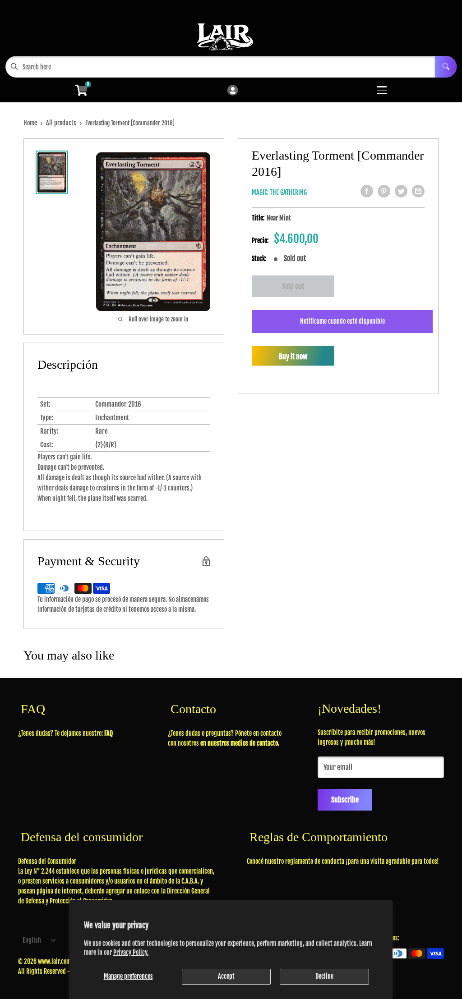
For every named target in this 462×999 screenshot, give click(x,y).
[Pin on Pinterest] (384, 191)
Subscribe (345, 799)
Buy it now (293, 356)
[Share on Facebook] (366, 191)
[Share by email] (418, 191)
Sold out (293, 286)
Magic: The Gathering (279, 192)
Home (30, 123)
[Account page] (232, 91)
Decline (324, 976)
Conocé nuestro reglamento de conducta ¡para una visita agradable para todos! (343, 861)
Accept (226, 976)
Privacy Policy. (130, 952)
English (32, 940)
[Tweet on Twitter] (401, 191)
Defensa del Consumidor (47, 861)
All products (61, 123)
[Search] (446, 67)
